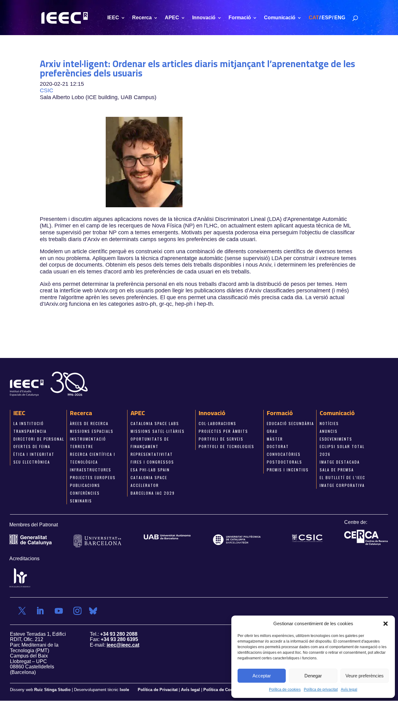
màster (275, 438)
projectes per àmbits (223, 430)
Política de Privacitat (158, 689)
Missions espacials (91, 430)
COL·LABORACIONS (217, 423)
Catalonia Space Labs (155, 423)
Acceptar (261, 675)
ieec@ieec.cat (123, 645)
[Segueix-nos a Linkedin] (40, 611)
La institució (28, 423)
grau (272, 430)
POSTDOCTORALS (284, 462)
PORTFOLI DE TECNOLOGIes (226, 446)
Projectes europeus (93, 477)
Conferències (85, 493)
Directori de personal (38, 438)
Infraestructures (90, 469)
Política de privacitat (321, 689)
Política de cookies (285, 689)
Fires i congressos (152, 462)
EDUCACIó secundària (290, 423)
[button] (385, 624)
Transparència (30, 430)
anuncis (329, 430)
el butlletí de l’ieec (342, 477)
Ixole (124, 689)
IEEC (113, 18)
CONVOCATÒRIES (284, 454)
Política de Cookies (222, 689)
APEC (172, 18)
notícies (329, 423)
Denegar (313, 675)
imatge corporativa (342, 485)
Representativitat (152, 454)
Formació (240, 18)
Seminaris (81, 500)
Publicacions (85, 485)
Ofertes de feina (31, 446)
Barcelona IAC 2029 (153, 493)
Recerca (142, 18)
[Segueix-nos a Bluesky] (93, 611)
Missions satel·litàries (158, 430)
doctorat (278, 446)
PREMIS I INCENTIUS (288, 469)
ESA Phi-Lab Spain (150, 469)
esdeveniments (336, 438)
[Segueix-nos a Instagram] (77, 611)
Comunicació (279, 18)
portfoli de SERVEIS (221, 438)
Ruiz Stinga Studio (52, 689)
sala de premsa (337, 469)
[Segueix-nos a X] (22, 610)
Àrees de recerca (89, 423)
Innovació (203, 18)
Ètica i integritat (33, 454)
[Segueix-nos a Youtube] (59, 611)
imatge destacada (340, 462)
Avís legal (349, 689)
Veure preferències (364, 675)
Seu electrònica (31, 462)
